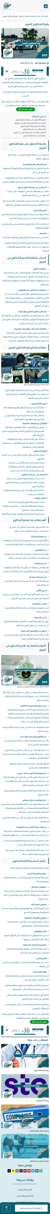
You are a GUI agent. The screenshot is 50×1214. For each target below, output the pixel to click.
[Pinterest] (25, 1170)
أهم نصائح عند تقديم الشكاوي (34, 129)
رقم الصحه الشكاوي (41, 1070)
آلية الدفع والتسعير (25, 1196)
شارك (6, 1209)
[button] (46, 6)
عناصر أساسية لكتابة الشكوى (34, 136)
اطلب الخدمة (27, 109)
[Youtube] (29, 1170)
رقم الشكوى (34, 514)
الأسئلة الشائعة (25, 1190)
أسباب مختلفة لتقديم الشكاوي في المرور (30, 123)
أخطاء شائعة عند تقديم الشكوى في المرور (29, 132)
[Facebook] (36, 1170)
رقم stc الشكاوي (42, 1101)
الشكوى (36, 692)
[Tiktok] (17, 1170)
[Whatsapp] (40, 1170)
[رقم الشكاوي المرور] (25, 75)
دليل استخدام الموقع (25, 1202)
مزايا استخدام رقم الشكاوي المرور (33, 126)
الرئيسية (45, 16)
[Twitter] (33, 1170)
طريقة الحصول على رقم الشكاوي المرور (30, 120)
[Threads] (9, 1170)
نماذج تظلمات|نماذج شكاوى (29, 16)
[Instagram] (21, 1170)
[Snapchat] (13, 1170)
